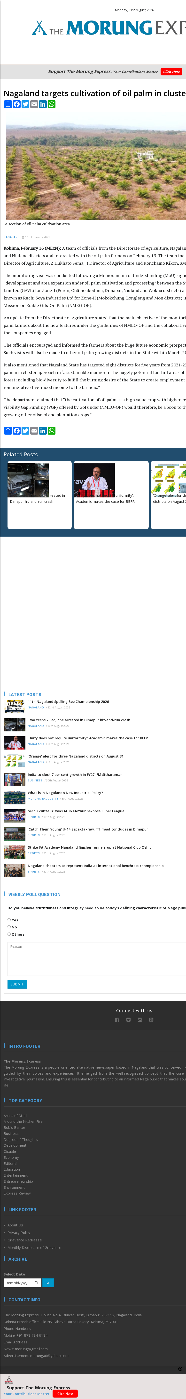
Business (35, 780)
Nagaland (12, 237)
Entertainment (16, 1175)
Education (12, 1169)
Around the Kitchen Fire (23, 1121)
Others (17, 934)
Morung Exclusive (43, 798)
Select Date (14, 1274)
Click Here (171, 71)
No (14, 927)
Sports (34, 817)
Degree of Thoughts (21, 1139)
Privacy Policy (19, 1232)
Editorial (10, 1163)
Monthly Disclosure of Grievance (34, 1247)
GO (48, 1283)
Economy (11, 1157)
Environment (14, 1187)
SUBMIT (17, 984)
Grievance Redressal (25, 1240)
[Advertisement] (34, 571)
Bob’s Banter (14, 1127)
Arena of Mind (15, 1115)
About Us (15, 1225)
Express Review (17, 1193)
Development (15, 1145)
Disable (10, 1151)
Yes (14, 920)
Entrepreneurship (18, 1181)
